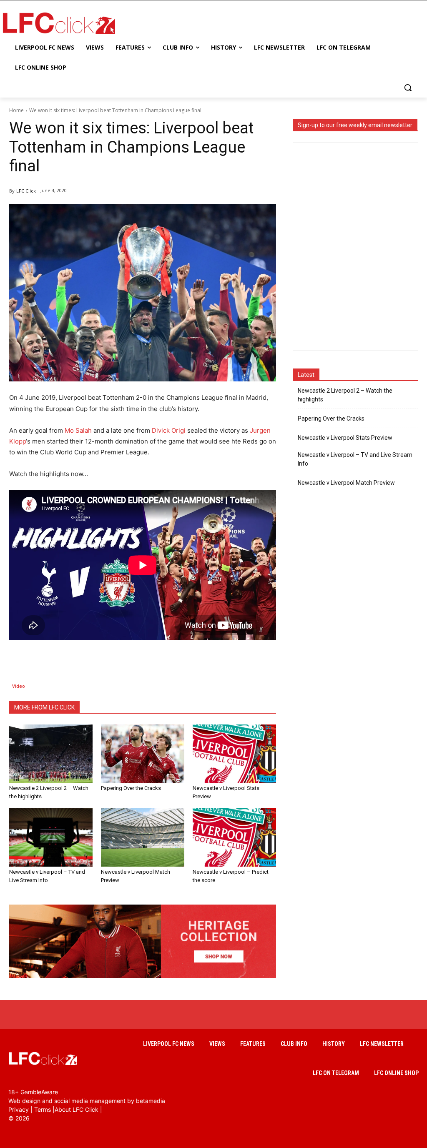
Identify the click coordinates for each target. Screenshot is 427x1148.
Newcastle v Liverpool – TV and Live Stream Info (355, 459)
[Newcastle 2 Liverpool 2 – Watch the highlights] (51, 753)
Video (18, 686)
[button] (408, 88)
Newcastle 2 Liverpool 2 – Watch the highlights (345, 395)
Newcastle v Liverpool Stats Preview (345, 437)
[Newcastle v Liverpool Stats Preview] (234, 753)
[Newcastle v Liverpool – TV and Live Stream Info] (51, 837)
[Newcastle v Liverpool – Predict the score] (234, 837)
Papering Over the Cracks (131, 788)
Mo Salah (78, 430)
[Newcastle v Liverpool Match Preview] (142, 837)
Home (16, 110)
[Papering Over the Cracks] (142, 753)
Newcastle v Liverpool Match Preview (346, 482)
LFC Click (26, 191)
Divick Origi (169, 430)
